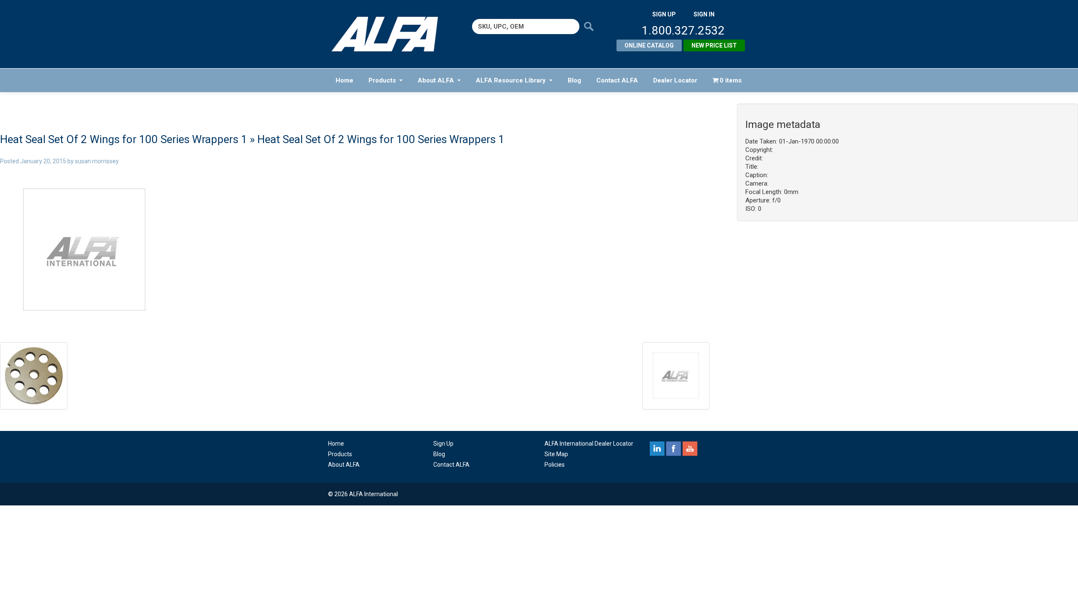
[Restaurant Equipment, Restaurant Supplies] (391, 34)
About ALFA (436, 80)
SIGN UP (664, 14)
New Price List (714, 45)
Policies (554, 464)
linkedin (657, 448)
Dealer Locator (675, 80)
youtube (690, 448)
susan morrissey (96, 161)
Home (344, 80)
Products (382, 80)
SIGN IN (704, 14)
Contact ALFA (617, 80)
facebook (673, 448)
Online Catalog (649, 45)
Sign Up (443, 443)
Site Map (556, 454)
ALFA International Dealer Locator (588, 443)
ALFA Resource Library (511, 80)
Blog (574, 80)
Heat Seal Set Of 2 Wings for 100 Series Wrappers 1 (123, 139)
